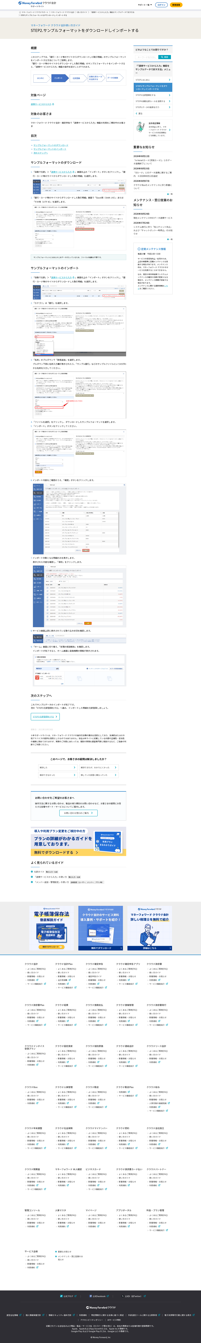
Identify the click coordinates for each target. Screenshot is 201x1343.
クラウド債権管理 (125, 1005)
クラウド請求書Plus (34, 1005)
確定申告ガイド (95, 976)
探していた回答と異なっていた (94, 775)
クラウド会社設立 (155, 1128)
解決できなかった (47, 775)
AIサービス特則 (114, 1320)
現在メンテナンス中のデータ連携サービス (152, 217)
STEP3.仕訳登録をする (43, 716)
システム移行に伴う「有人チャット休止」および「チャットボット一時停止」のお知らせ (152, 230)
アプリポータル (123, 1210)
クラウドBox (31, 1087)
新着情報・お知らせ (36, 976)
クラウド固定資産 (64, 1046)
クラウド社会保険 (64, 1128)
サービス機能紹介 (35, 983)
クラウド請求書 (154, 964)
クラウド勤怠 (92, 1087)
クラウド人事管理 (64, 1087)
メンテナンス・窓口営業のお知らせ (70, 1258)
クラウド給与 (153, 1087)
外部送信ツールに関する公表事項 (142, 1315)
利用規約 (31, 980)
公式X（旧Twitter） (133, 1296)
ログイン (161, 4)
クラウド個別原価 (94, 1046)
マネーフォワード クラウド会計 (62, 12)
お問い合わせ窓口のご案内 (76, 813)
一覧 (171, 194)
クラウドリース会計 (156, 1046)
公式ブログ (68, 1296)
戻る (141, 113)
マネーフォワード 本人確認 (68, 1169)
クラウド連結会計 (125, 1046)
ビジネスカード (93, 1169)
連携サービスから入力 (41, 104)
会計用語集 (62, 980)
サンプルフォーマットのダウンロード (51, 145)
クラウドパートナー (156, 1169)
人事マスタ (60, 1210)
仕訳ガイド (39, 871)
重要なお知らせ (64, 1251)
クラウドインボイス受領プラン (34, 1047)
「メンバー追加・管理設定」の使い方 (51, 882)
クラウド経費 (61, 1005)
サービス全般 (31, 1251)
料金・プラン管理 (155, 1210)
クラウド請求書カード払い (129, 1169)
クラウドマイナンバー (96, 1128)
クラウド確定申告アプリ (128, 964)
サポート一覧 (143, 4)
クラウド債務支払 (94, 1005)
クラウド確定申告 (94, 964)
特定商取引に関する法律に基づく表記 (107, 1315)
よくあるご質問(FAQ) (36, 968)
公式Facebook (99, 1296)
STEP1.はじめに (143, 79)
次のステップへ (41, 152)
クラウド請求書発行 (156, 1005)
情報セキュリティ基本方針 (60, 1315)
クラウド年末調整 (33, 1128)
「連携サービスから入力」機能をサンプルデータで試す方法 (112, 12)
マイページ (91, 1210)
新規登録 (176, 4)
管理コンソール (32, 1210)
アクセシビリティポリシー (91, 1320)
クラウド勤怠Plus (125, 1087)
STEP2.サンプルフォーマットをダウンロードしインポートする (151, 87)
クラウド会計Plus (64, 964)
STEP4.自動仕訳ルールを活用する (150, 101)
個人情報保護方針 (33, 1315)
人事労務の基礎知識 (158, 1103)
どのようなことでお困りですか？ (152, 49)
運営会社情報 (12, 1315)
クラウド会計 (31, 964)
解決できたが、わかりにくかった (95, 767)
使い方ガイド (82, 12)
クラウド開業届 (32, 1169)
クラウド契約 (122, 1128)
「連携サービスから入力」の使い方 (50, 876)
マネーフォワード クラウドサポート (35, 12)
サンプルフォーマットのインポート (50, 149)
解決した (43, 767)
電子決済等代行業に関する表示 (177, 1315)
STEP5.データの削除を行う (147, 107)
